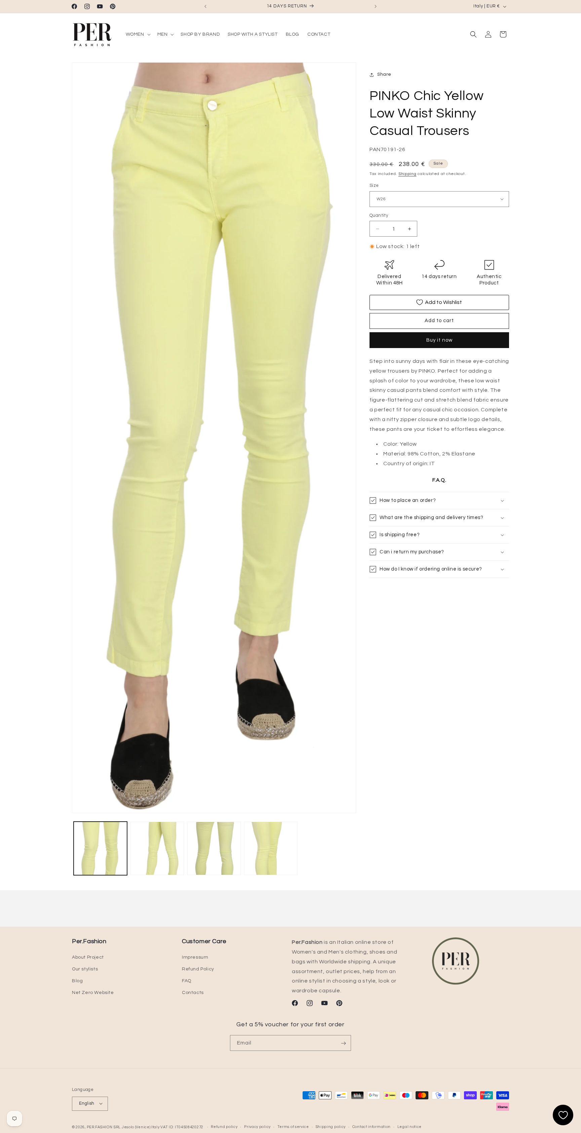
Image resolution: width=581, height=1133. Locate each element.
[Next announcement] (375, 6)
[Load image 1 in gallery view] (100, 848)
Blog (77, 981)
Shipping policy (331, 1127)
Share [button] (384, 74)
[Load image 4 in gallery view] (271, 848)
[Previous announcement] (205, 6)
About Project (88, 957)
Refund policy (224, 1127)
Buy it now (439, 340)
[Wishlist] (563, 1115)
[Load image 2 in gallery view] (157, 848)
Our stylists (85, 969)
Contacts (193, 992)
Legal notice (409, 1127)
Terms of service (293, 1127)
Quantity (379, 215)
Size (374, 185)
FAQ (186, 981)
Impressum (195, 957)
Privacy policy (257, 1127)
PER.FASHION (100, 1127)
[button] (137, 34)
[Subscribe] (343, 1043)
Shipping (407, 174)
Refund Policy (198, 969)
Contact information (371, 1127)
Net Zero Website (93, 992)
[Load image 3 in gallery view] (214, 848)
